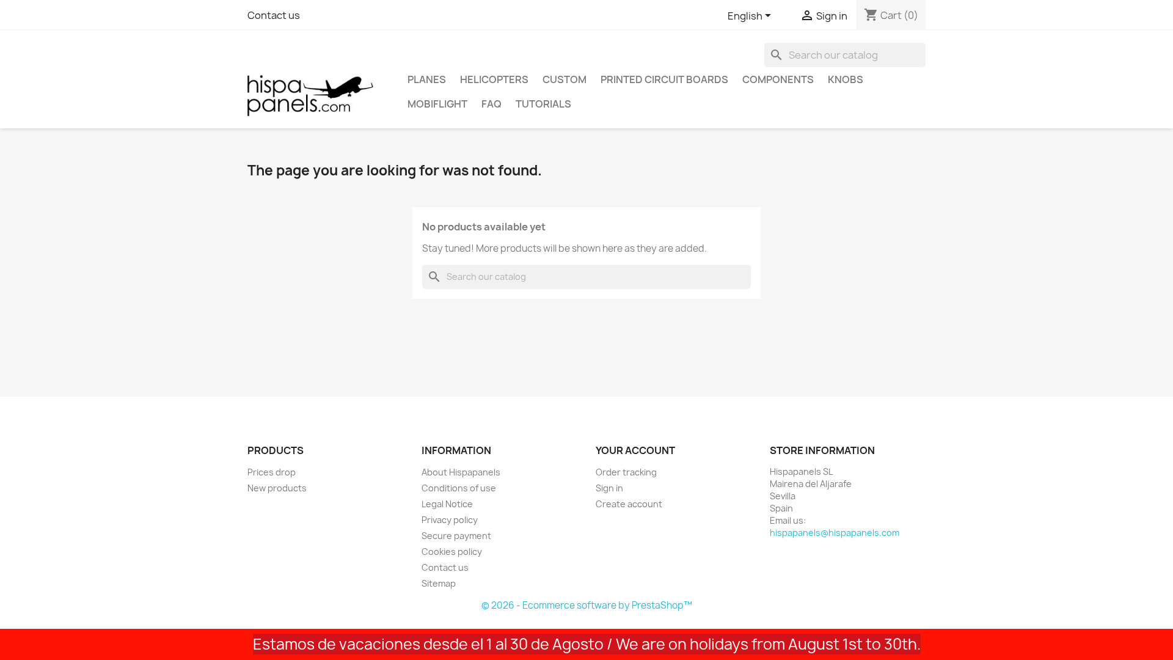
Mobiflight (437, 104)
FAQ (491, 104)
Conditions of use (459, 488)
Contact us (273, 15)
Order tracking (626, 472)
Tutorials (543, 104)
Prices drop (271, 472)
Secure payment (456, 535)
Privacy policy (450, 520)
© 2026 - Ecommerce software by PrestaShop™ (586, 605)
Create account (629, 504)
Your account (635, 450)
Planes (426, 79)
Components (778, 79)
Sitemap (439, 583)
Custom (564, 79)
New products (277, 488)
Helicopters (494, 79)
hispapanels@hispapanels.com (834, 532)
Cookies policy (452, 551)
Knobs (845, 79)
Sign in (609, 488)
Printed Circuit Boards (664, 79)
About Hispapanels (461, 472)
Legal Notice (447, 504)
